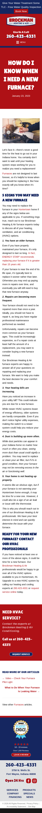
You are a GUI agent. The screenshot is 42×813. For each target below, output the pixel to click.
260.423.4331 (20, 588)
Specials (29, 793)
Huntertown (24, 209)
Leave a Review (21, 755)
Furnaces (7, 173)
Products (29, 790)
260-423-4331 (21, 36)
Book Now (21, 11)
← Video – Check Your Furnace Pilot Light (18, 680)
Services (12, 790)
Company (13, 793)
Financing (15, 797)
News (29, 797)
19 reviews (22, 747)
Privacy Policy (32, 804)
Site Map (31, 807)
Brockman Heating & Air (14, 565)
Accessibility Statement (16, 807)
